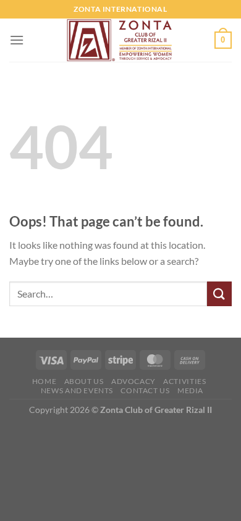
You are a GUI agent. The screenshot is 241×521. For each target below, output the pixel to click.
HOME (44, 381)
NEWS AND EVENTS (77, 390)
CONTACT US (144, 390)
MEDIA (190, 390)
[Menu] (16, 40)
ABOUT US (84, 381)
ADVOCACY (133, 381)
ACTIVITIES (184, 381)
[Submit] (219, 293)
